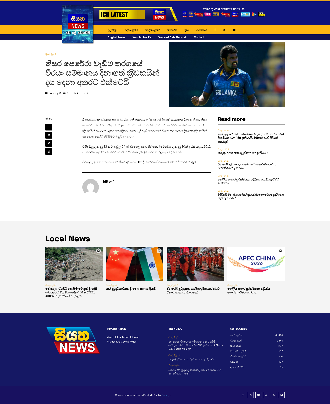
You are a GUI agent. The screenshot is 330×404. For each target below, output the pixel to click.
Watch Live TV (142, 37)
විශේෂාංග (201, 30)
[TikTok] (266, 395)
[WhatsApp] (48, 151)
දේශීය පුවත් (131, 30)
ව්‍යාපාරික (172, 30)
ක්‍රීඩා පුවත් (51, 54)
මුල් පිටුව (113, 30)
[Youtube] (282, 395)
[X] (48, 135)
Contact (199, 37)
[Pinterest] (48, 143)
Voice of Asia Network (172, 37)
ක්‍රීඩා (186, 30)
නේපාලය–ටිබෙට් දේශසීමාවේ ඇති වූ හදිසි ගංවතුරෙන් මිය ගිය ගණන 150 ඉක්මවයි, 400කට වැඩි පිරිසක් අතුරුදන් (251, 138)
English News (116, 37)
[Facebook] (48, 127)
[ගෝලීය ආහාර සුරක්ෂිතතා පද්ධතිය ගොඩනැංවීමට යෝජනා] (256, 264)
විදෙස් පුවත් (223, 130)
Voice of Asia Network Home (123, 337)
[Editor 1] (90, 187)
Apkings (165, 395)
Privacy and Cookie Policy (121, 341)
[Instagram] (251, 395)
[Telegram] (258, 395)
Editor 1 (82, 93)
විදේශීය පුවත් (152, 30)
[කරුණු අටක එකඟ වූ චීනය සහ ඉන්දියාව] (134, 264)
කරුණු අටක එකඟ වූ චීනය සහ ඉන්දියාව (242, 153)
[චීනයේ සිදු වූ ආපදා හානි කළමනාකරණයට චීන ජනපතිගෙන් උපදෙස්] (195, 264)
